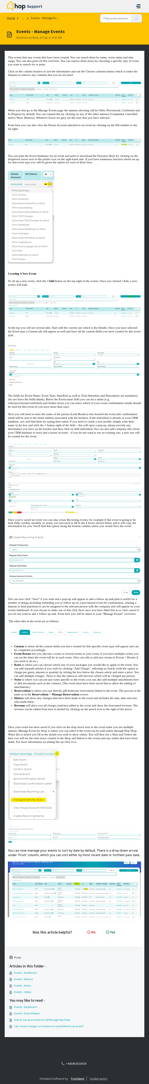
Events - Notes (22, 985)
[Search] (136, 18)
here (73, 741)
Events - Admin (22, 992)
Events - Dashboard (25, 972)
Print (17, 957)
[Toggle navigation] (138, 6)
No (93, 932)
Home (11, 18)
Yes (112, 932)
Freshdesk (77, 1078)
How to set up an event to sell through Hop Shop (42, 1020)
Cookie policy (98, 1078)
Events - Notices (23, 979)
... (23, 18)
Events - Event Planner (27, 1013)
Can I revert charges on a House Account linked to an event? (49, 1026)
